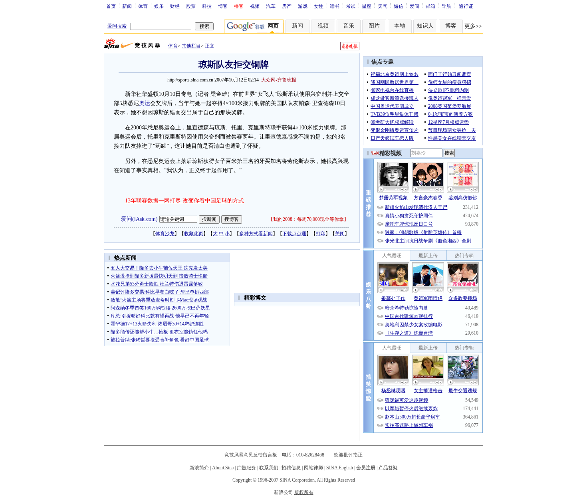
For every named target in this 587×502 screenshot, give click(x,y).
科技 (207, 6)
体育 (143, 6)
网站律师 (313, 467)
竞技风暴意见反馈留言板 (250, 455)
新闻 (127, 6)
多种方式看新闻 (256, 233)
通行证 (466, 6)
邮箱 (430, 6)
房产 (287, 6)
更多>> (473, 26)
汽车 (271, 6)
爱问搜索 (117, 26)
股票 (191, 6)
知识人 (425, 26)
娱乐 (159, 6)
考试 (350, 6)
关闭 (340, 233)
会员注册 (365, 467)
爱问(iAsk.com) (139, 219)
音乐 (348, 26)
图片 (374, 26)
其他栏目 (191, 46)
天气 (382, 6)
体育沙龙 (165, 233)
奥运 (144, 103)
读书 (334, 6)
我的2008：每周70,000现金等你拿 (308, 219)
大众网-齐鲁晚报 (278, 80)
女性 (318, 6)
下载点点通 (294, 233)
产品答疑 (388, 467)
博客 (223, 6)
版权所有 (303, 492)
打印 (320, 233)
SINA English (339, 467)
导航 (446, 6)
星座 (366, 6)
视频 (255, 6)
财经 (175, 6)
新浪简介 (199, 467)
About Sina (223, 467)
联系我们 (268, 467)
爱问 (414, 6)
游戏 (302, 6)
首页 (111, 6)
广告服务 (246, 467)
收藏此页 (193, 233)
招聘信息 (291, 467)
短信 (398, 6)
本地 (399, 26)
